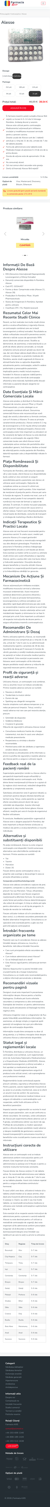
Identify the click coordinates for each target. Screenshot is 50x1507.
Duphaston (25, 252)
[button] (6, 233)
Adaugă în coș (18, 108)
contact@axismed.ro (14, 1428)
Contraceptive (16, 14)
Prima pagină (4, 14)
